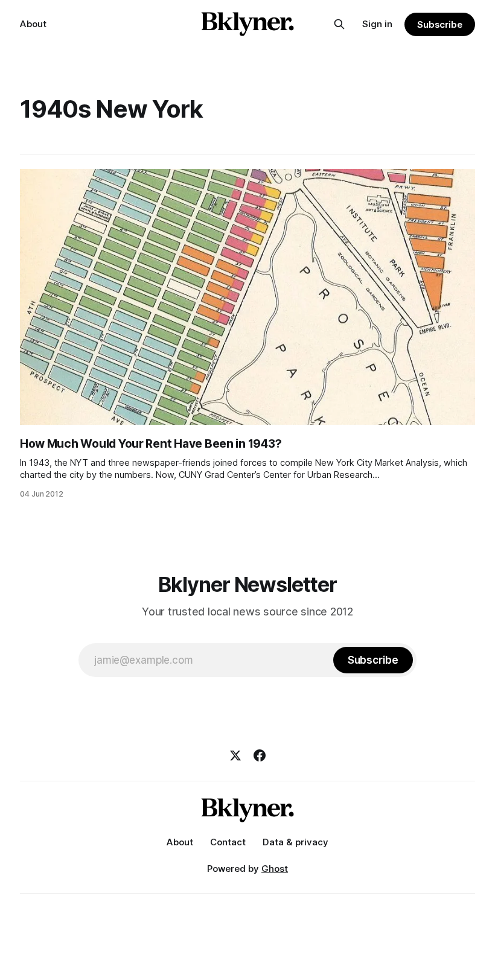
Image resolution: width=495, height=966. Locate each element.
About (33, 24)
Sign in (377, 24)
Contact (228, 842)
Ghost (274, 868)
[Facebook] (260, 755)
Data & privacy (295, 842)
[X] (235, 755)
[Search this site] (339, 24)
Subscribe (439, 24)
